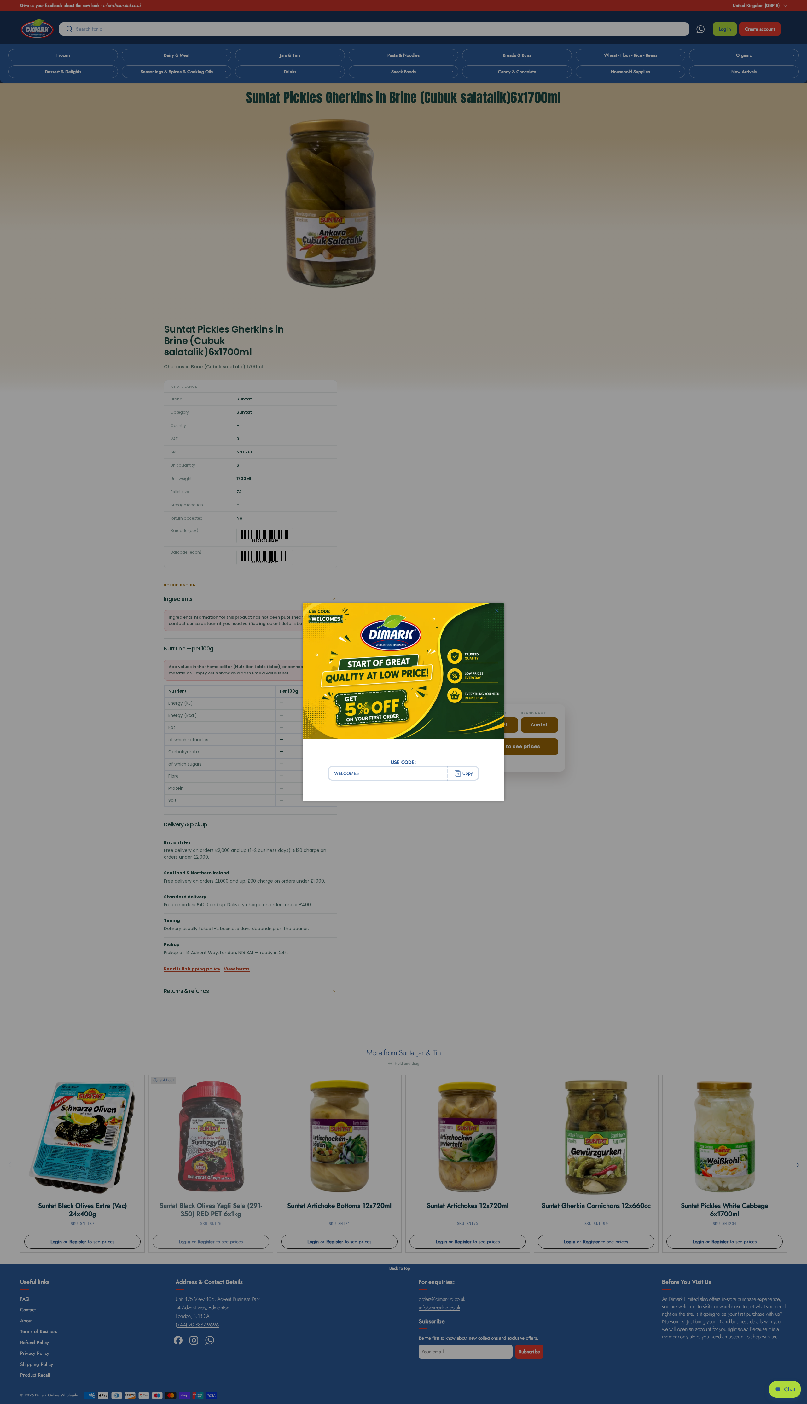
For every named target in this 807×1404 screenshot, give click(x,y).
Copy (467, 773)
